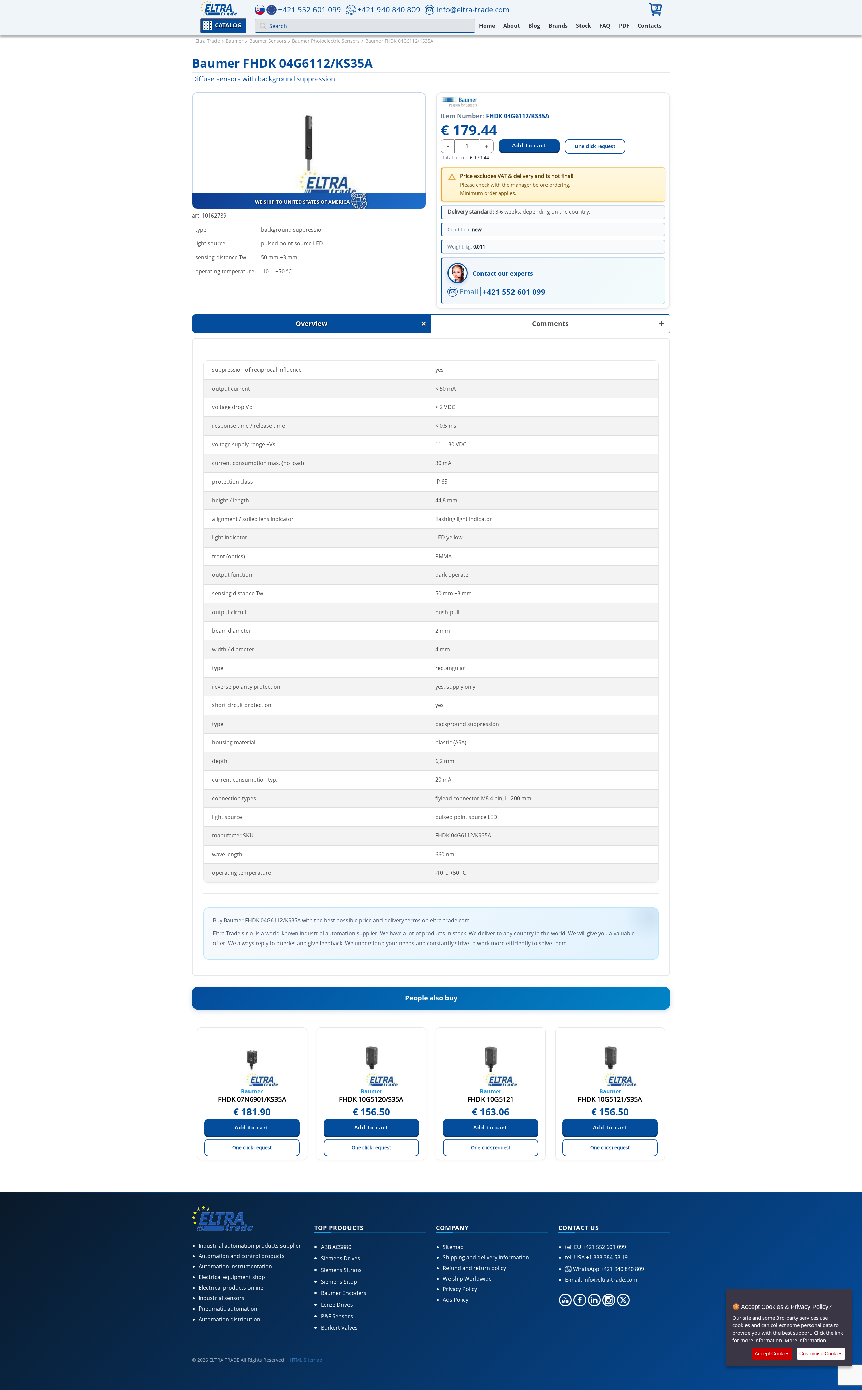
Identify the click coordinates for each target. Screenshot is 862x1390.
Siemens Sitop (339, 1281)
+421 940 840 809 (388, 9)
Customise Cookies (821, 1353)
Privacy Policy (460, 1289)
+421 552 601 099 (514, 292)
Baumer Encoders (343, 1293)
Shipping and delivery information (486, 1257)
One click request (595, 146)
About (511, 25)
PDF (624, 25)
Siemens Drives (340, 1258)
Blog (534, 25)
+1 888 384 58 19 (606, 1257)
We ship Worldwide (467, 1278)
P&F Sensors (337, 1316)
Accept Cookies (772, 1353)
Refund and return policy (474, 1268)
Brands (558, 25)
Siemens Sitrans (341, 1270)
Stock (583, 25)
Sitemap (453, 1247)
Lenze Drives (337, 1305)
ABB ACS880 (336, 1247)
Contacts (650, 25)
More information (805, 1340)
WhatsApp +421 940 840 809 (608, 1269)
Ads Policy (455, 1299)
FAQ (604, 25)
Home (487, 25)
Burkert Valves (339, 1327)
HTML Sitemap (306, 1360)
